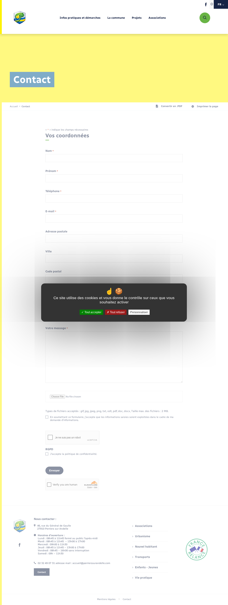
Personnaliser (139, 312)
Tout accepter (92, 312)
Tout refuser (117, 312)
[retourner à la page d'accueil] (19, 18)
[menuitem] (80, 18)
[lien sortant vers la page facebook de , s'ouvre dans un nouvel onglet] (206, 5)
